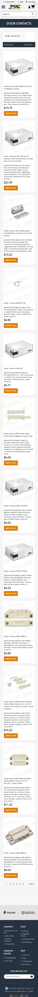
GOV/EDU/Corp (27, 942)
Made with (21, 991)
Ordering (25, 931)
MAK (31, 991)
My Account (26, 964)
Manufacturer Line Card (10, 932)
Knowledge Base (10, 958)
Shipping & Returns (25, 935)
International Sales (28, 939)
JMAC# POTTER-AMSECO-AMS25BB (16, 93)
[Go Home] (15, 7)
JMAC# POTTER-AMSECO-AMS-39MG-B (17, 641)
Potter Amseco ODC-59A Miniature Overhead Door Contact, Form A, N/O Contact (18, 233)
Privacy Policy (9, 944)
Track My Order (27, 961)
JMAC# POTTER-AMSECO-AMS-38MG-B (17, 857)
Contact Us (25, 955)
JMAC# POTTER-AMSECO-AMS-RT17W (17, 307)
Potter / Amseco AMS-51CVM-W (16, 506)
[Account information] (29, 7)
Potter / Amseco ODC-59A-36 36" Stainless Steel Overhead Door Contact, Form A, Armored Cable (18, 158)
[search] (32, 14)
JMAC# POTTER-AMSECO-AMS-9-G (16, 440)
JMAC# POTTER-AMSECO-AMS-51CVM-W (18, 510)
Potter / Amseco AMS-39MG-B (15, 636)
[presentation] (0, 921)
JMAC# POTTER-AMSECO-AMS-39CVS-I (17, 713)
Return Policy (9, 936)
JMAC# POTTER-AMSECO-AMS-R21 (16, 373)
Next (31, 884)
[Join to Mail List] (32, 976)
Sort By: (7, 36)
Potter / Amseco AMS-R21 (13, 368)
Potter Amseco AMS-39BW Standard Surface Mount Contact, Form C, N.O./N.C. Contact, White (17, 780)
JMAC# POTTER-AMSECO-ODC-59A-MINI (18, 240)
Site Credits (9, 961)
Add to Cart (11, 113)
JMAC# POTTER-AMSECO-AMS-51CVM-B (18, 575)
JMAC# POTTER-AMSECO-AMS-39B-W (17, 788)
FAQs (24, 958)
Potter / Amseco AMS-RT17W (14, 303)
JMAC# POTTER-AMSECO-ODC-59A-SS (17, 165)
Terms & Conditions (7, 940)
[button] (19, 44)
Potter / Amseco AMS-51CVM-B (15, 571)
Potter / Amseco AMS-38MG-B (15, 853)
